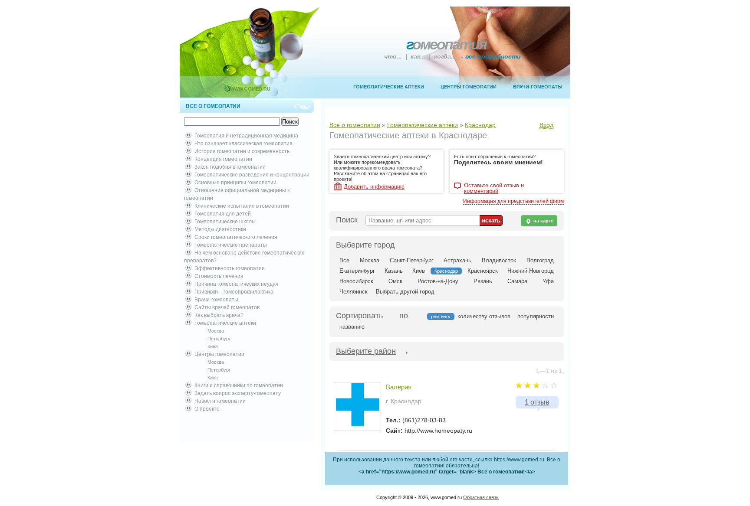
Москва (215, 330)
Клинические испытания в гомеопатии (241, 206)
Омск (395, 281)
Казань (394, 271)
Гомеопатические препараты (230, 245)
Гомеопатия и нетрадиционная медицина (246, 136)
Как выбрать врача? (218, 315)
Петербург (218, 338)
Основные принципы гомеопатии (235, 183)
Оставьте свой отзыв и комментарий (494, 186)
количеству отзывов (483, 316)
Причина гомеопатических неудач (236, 284)
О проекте (207, 409)
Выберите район (366, 351)
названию (352, 326)
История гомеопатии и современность (241, 151)
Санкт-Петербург (412, 260)
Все (344, 260)
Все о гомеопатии (354, 124)
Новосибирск (356, 281)
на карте (542, 220)
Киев (212, 346)
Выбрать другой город (405, 291)
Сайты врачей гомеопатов (227, 307)
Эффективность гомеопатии (229, 268)
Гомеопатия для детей (222, 214)
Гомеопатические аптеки (388, 86)
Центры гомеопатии (469, 86)
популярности (535, 316)
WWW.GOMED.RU (250, 88)
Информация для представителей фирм (513, 201)
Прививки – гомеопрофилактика (233, 292)
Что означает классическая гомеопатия (243, 143)
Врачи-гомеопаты (537, 86)
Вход (546, 124)
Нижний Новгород (530, 271)
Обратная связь (481, 497)
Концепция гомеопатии (223, 159)
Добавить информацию (374, 186)
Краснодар (480, 124)
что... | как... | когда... (452, 56)
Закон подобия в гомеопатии (230, 167)
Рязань (483, 281)
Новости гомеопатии (220, 401)
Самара (517, 281)
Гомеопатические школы (225, 222)
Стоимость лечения (218, 276)
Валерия (398, 387)
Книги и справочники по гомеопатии (238, 385)
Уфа (548, 281)
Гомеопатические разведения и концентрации (251, 175)
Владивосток (499, 260)
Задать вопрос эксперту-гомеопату (237, 393)
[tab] (366, 352)
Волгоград (540, 260)
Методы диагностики (220, 229)
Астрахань (457, 260)
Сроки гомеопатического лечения (235, 237)
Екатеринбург (357, 271)
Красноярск (482, 271)
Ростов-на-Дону (438, 281)
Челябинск (353, 291)
